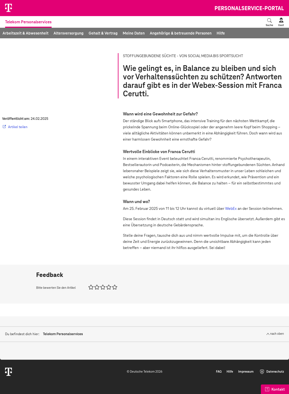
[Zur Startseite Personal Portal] (21, 8)
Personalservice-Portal (249, 9)
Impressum (246, 371)
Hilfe (230, 371)
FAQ (219, 371)
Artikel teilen (18, 127)
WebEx (231, 209)
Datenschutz (275, 371)
